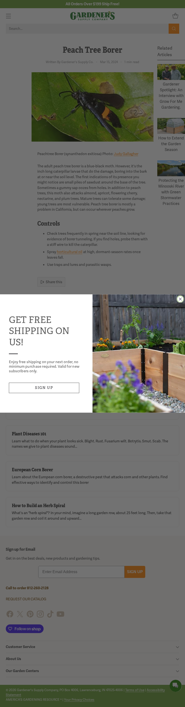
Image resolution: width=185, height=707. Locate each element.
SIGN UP (44, 387)
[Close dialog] (180, 299)
